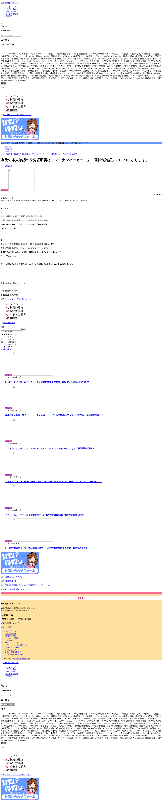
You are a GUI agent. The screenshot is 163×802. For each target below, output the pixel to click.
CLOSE (4, 26)
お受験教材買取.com (22, 659)
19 (15, 342)
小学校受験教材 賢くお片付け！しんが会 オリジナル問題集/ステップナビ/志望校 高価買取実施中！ (54, 415)
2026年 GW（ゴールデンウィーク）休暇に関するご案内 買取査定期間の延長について (47, 382)
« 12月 (3, 349)
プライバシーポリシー (14, 643)
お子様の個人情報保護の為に (16, 645)
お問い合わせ (10, 650)
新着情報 (8, 149)
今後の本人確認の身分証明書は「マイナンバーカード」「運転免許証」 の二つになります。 (42, 154)
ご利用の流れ (10, 9)
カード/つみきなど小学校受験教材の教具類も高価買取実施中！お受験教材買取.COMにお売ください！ (53, 481)
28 (4, 347)
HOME (8, 147)
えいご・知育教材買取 (14, 654)
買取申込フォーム (12, 648)
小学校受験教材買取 (13, 652)
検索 (3, 83)
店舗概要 (8, 16)
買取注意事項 (10, 11)
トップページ (10, 7)
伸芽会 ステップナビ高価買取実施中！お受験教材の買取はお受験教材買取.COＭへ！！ (47, 515)
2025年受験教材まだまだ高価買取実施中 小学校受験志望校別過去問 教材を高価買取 (46, 548)
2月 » (9, 349)
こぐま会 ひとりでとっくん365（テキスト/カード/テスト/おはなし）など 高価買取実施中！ (50, 448)
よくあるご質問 (11, 14)
